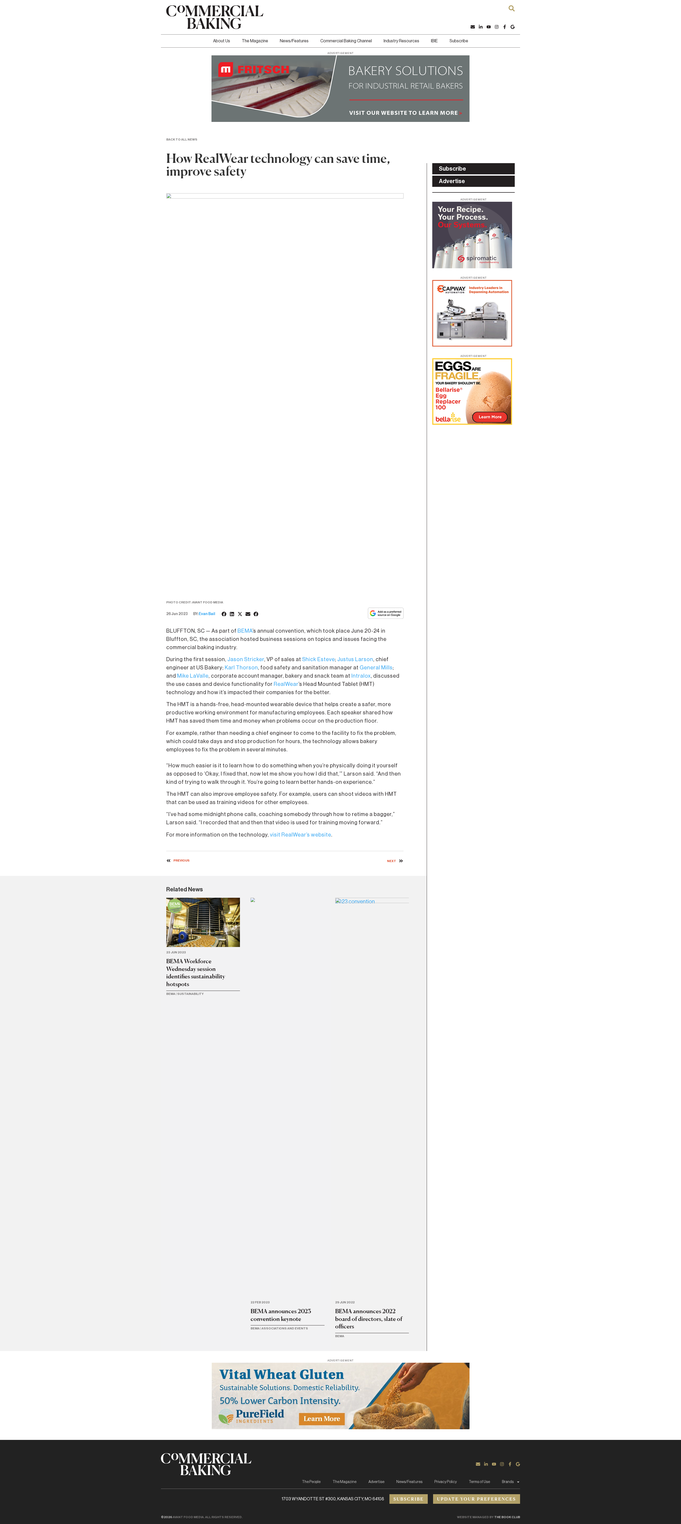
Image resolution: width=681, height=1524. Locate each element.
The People (311, 1482)
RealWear (286, 684)
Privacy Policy (445, 1482)
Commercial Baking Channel (346, 41)
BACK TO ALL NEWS (181, 139)
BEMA (245, 631)
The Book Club (507, 1517)
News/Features (294, 41)
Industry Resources (401, 41)
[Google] (512, 27)
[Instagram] (497, 27)
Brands (508, 1482)
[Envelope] (473, 27)
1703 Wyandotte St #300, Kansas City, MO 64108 (333, 1499)
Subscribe (459, 41)
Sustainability (190, 993)
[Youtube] (489, 27)
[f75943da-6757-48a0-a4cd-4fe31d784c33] (340, 1427)
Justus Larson (355, 659)
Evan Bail (207, 614)
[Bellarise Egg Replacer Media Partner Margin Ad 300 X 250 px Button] (472, 423)
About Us (221, 41)
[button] (224, 614)
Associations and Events (284, 1328)
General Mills (376, 667)
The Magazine (255, 41)
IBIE (434, 41)
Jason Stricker (245, 659)
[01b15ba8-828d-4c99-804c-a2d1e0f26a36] (340, 120)
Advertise (376, 1482)
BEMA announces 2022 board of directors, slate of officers (368, 1319)
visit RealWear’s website (300, 835)
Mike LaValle (193, 676)
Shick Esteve (318, 659)
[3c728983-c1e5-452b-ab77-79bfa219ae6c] (472, 266)
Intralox (361, 676)
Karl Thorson (241, 667)
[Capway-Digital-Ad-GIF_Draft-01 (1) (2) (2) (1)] (472, 345)
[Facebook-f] (505, 27)
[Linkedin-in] (481, 27)
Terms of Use (479, 1482)
